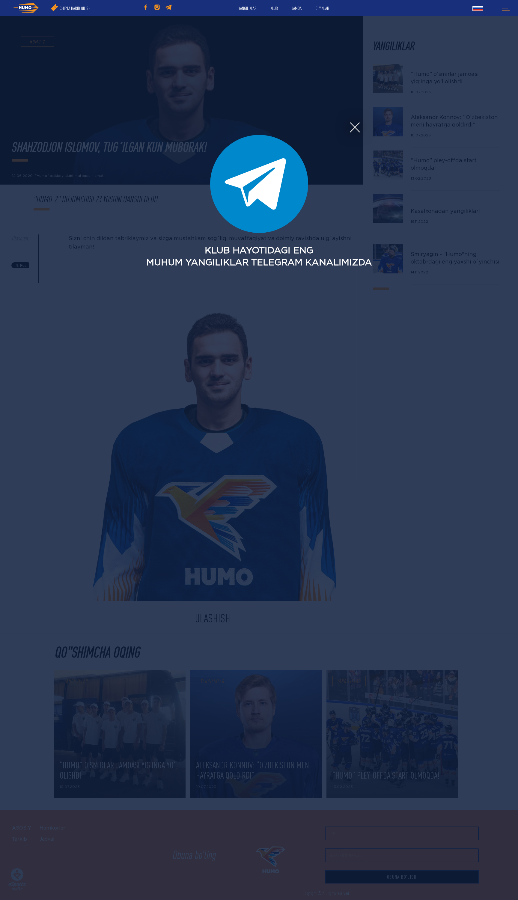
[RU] (477, 9)
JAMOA (297, 8)
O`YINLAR (322, 8)
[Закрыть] (355, 128)
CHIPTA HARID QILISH (75, 8)
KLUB (274, 8)
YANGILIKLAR (248, 8)
